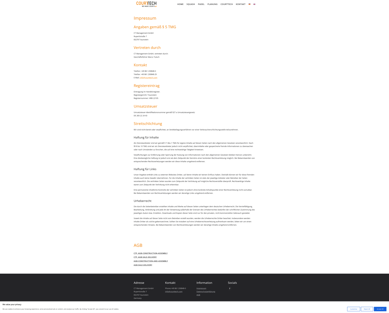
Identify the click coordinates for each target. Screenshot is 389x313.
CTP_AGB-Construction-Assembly (151, 253)
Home (180, 4)
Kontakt (241, 4)
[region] (194, 307)
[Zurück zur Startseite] (146, 4)
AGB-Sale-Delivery (143, 265)
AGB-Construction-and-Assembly (151, 261)
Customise (353, 309)
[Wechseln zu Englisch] (254, 4)
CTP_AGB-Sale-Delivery (145, 257)
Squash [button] (191, 4)
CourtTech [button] (227, 4)
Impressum (201, 288)
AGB (198, 295)
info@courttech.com (148, 77)
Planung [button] (213, 4)
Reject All (367, 309)
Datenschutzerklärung (206, 291)
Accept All (380, 309)
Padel (201, 4)
